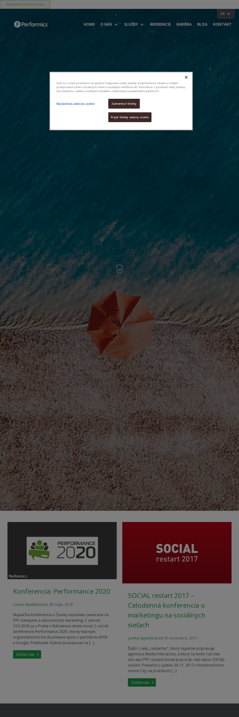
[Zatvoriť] (186, 77)
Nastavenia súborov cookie (75, 103)
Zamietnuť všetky (124, 103)
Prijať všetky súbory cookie (130, 117)
